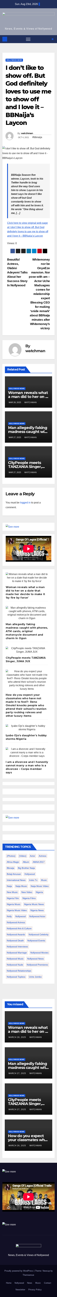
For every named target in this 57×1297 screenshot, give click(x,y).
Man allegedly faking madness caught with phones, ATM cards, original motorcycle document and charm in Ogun (27, 631)
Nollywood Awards (16, 934)
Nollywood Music (15, 958)
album (26, 862)
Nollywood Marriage (17, 952)
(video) (22, 856)
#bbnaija (37, 137)
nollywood (20, 916)
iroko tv (33, 880)
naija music (21, 886)
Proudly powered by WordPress (19, 1271)
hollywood (30, 874)
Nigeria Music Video (17, 910)
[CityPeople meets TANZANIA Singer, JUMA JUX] (27, 650)
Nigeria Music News (34, 904)
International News (16, 880)
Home (8, 1283)
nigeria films (29, 898)
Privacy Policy (35, 1289)
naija (9, 886)
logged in (25, 502)
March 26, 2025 (18, 1145)
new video (26, 892)
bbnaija (10, 868)
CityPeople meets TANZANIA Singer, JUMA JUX (25, 466)
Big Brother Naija (26, 868)
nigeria (39, 892)
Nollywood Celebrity (38, 934)
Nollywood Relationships (19, 970)
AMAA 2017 (38, 862)
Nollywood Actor (37, 916)
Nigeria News (37, 910)
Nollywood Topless (16, 977)
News (29, 1283)
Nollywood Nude (15, 964)
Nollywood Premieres (37, 964)
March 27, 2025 (18, 1073)
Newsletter (20, 1289)
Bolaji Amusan (14, 874)
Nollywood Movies (39, 952)
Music (38, 1283)
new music (12, 892)
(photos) (11, 856)
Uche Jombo (35, 977)
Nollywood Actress (16, 922)
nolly (9, 916)
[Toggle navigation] (28, 39)
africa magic (13, 862)
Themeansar (28, 1275)
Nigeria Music (13, 904)
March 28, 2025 (18, 1037)
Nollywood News (14, 60)
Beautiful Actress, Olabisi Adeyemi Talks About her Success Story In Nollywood (17, 272)
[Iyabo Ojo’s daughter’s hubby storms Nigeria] (27, 727)
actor (32, 856)
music (44, 880)
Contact (47, 1283)
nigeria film (13, 898)
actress (42, 856)
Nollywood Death (15, 940)
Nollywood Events (36, 940)
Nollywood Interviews (17, 946)
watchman (27, 133)
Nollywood (19, 1283)
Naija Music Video (40, 886)
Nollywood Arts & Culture (19, 928)
